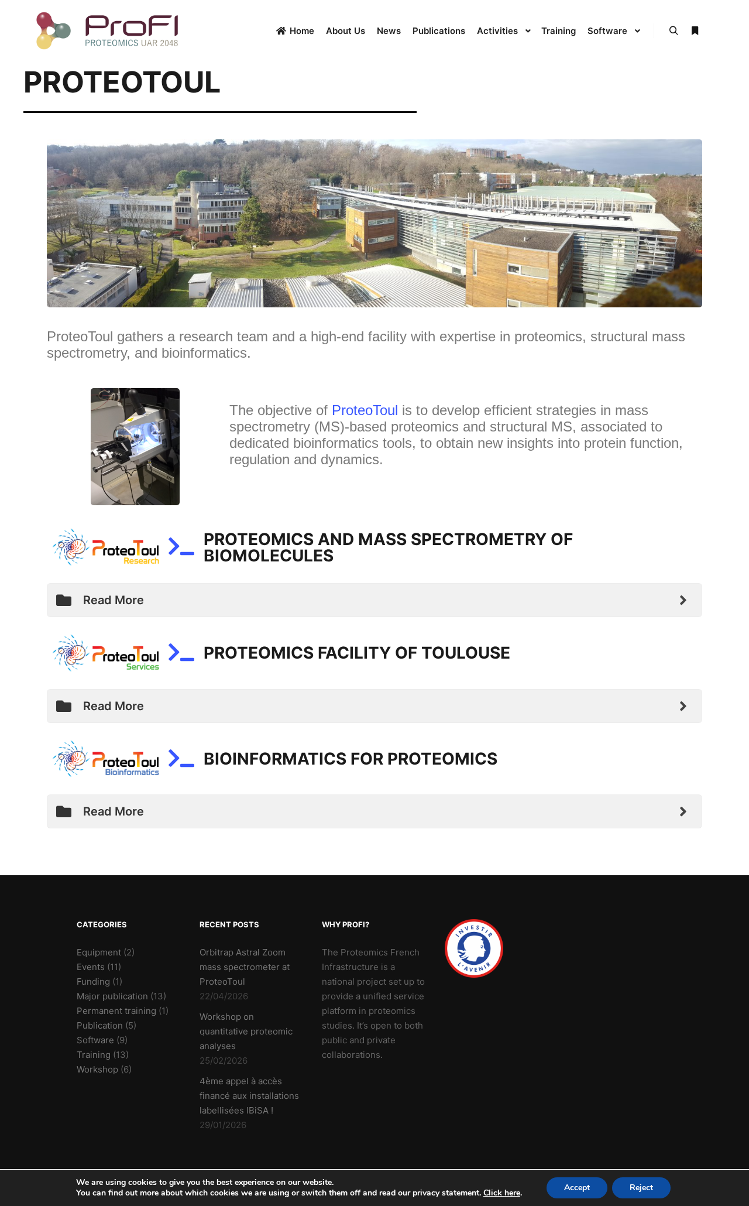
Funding (93, 981)
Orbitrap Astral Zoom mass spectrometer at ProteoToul (245, 967)
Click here (501, 1193)
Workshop (97, 1069)
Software (95, 1040)
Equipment (99, 952)
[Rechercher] (673, 31)
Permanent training (116, 1010)
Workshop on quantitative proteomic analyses (246, 1031)
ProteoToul (365, 410)
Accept (577, 1187)
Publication (100, 1025)
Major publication (112, 996)
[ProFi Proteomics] (108, 30)
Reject (641, 1187)
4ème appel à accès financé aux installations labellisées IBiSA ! (249, 1095)
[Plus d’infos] (694, 31)
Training (94, 1054)
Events (91, 966)
